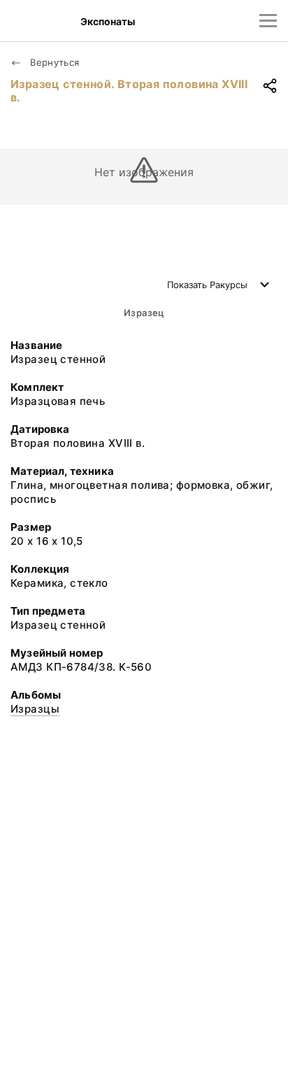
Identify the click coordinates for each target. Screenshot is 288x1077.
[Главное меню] (268, 20)
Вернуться (53, 62)
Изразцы (34, 708)
